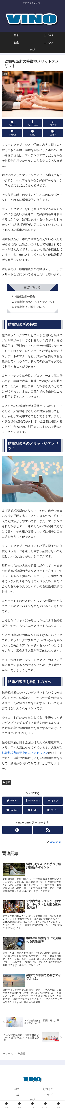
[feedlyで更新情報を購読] (17, 830)
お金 (17, 1094)
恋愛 (8, 782)
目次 (27, 287)
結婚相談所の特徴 (25, 296)
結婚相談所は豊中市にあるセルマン (25, 752)
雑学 (17, 1089)
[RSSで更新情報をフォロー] (47, 830)
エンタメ (48, 1094)
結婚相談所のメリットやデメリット (35, 301)
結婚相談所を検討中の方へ (30, 306)
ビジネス (48, 1089)
